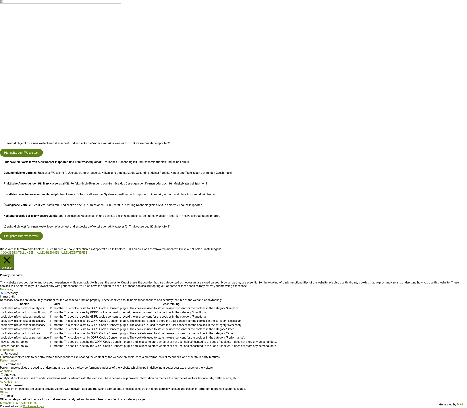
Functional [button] (7, 350)
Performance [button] (8, 360)
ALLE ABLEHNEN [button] (48, 252)
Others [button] (4, 392)
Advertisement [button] (9, 381)
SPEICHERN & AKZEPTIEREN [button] (18, 403)
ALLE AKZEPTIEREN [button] (74, 252)
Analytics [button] (6, 371)
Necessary (11, 293)
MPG (460, 404)
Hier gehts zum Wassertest (21, 152)
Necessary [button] (6, 289)
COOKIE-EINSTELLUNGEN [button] (17, 252)
